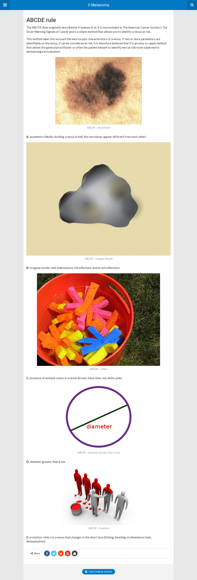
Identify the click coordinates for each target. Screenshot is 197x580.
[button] (5, 5)
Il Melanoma (98, 5)
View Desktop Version (100, 571)
